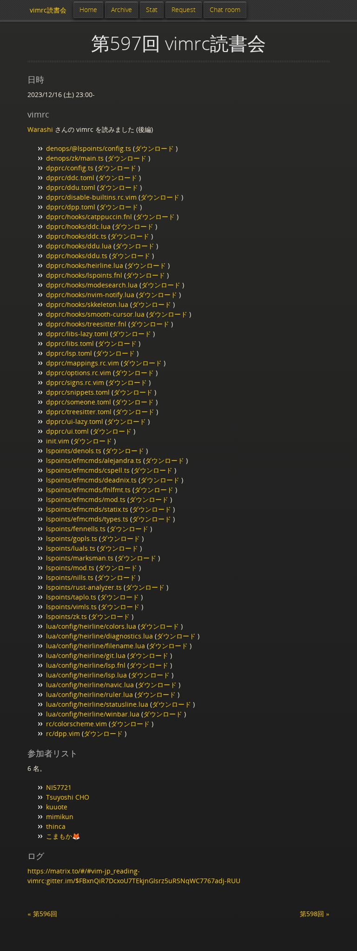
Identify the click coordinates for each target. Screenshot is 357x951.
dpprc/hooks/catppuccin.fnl (89, 216)
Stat (152, 9)
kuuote (56, 806)
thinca (56, 826)
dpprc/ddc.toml (70, 177)
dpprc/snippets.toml (78, 392)
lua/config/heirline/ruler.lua (89, 694)
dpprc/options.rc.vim (78, 372)
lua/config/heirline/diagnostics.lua (99, 636)
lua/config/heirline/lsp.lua (86, 675)
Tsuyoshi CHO (67, 797)
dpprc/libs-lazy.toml (77, 333)
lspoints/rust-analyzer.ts (84, 587)
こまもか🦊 (63, 836)
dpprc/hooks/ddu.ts (76, 255)
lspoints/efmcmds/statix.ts (87, 509)
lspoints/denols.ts (73, 450)
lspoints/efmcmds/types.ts (87, 519)
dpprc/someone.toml (78, 401)
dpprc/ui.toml (67, 431)
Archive (121, 9)
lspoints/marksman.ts (79, 558)
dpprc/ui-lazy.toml (74, 421)
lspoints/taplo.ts (71, 597)
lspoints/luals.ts (70, 548)
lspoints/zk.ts (66, 616)
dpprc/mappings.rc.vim (82, 362)
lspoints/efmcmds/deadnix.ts (91, 480)
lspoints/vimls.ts (71, 606)
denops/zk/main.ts (75, 158)
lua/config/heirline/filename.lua (95, 645)
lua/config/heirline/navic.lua (90, 684)
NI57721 (59, 787)
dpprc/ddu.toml (70, 187)
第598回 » (315, 913)
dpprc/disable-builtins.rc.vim (91, 197)
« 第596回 (42, 913)
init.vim (57, 440)
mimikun (59, 816)
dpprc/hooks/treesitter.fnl (86, 323)
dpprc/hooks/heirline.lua (84, 265)
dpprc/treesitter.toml (79, 411)
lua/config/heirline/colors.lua (91, 626)
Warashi (40, 129)
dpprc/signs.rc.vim (75, 382)
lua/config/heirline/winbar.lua (92, 714)
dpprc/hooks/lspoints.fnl (84, 275)
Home (88, 9)
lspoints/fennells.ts (76, 528)
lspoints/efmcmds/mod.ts (86, 499)
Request (184, 9)
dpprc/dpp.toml (70, 206)
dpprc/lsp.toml (69, 353)
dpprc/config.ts (69, 167)
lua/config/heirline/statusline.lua (97, 704)
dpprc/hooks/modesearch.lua (92, 284)
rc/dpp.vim (63, 733)
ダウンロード (155, 148)
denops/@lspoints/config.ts (88, 148)
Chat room (225, 9)
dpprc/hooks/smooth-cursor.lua (95, 314)
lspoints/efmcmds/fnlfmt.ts (88, 489)
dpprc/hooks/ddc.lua (78, 226)
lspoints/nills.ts (69, 577)
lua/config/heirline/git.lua (86, 655)
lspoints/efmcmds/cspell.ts (88, 470)
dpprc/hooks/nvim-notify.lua (90, 294)
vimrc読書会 (48, 10)
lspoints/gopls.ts (71, 538)
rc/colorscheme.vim (76, 723)
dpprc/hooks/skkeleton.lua (87, 304)
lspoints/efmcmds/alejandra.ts (93, 460)
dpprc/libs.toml (70, 343)
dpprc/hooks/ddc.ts (76, 236)
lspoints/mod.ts (70, 567)
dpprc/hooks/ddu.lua (79, 245)
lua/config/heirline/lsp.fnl (86, 665)
